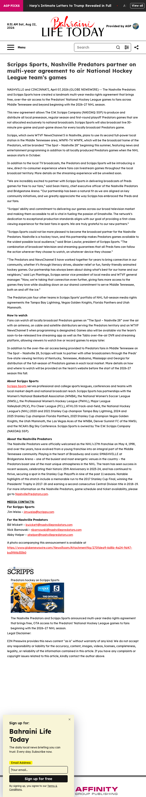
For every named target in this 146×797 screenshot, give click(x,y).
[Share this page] (136, 47)
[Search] (118, 47)
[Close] (69, 719)
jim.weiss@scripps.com (39, 512)
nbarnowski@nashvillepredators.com (56, 530)
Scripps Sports (17, 386)
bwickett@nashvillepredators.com (49, 525)
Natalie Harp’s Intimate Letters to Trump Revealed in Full (63, 6)
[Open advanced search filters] (126, 47)
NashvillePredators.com (31, 494)
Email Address (21, 762)
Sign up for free (38, 778)
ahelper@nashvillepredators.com (50, 535)
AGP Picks (12, 6)
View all (137, 5)
